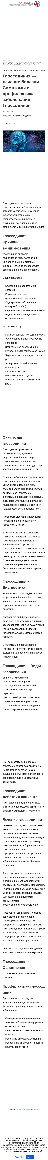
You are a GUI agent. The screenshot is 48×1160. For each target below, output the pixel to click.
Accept (30, 1157)
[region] (24, 31)
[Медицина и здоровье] (24, 4)
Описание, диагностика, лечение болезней (22, 62)
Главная (6, 60)
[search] (44, 4)
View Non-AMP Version (31, 1110)
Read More (20, 1157)
